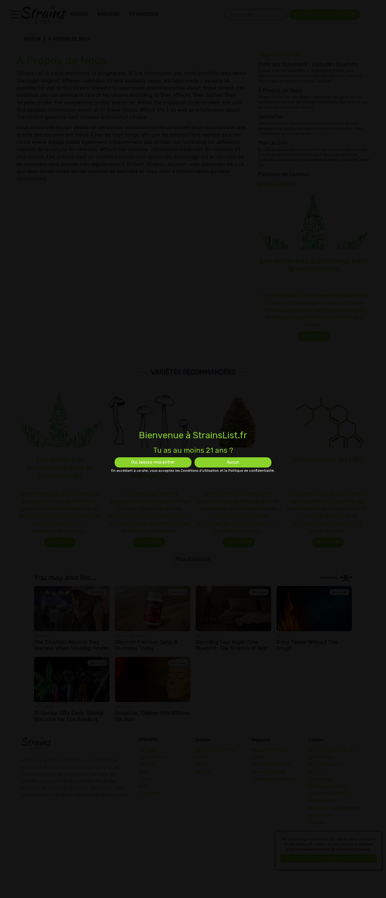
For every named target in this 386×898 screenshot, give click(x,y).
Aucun (233, 462)
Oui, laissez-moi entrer (153, 462)
